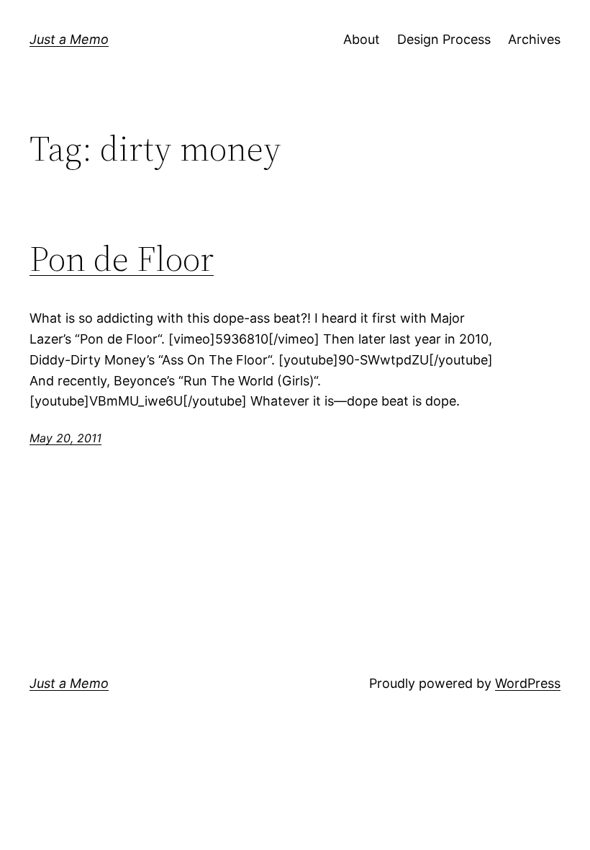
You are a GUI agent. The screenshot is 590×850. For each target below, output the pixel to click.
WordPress (527, 683)
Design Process (444, 39)
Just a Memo (69, 39)
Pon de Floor (122, 258)
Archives (534, 39)
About (361, 39)
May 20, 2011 (65, 438)
